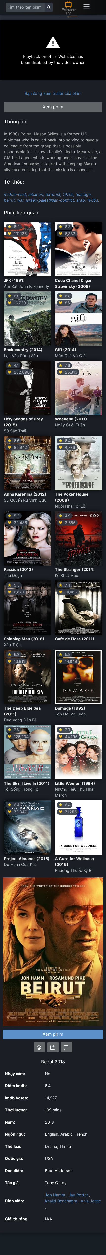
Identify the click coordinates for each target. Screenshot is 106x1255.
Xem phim (53, 1034)
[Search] (49, 7)
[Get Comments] (66, 1047)
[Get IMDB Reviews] (39, 1047)
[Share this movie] (53, 1047)
